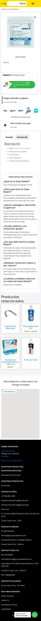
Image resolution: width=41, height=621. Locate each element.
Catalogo (5, 456)
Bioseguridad (18, 75)
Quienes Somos (8, 451)
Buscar (23, 3)
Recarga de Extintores (11, 475)
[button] (33, 3)
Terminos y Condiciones (11, 461)
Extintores (5, 486)
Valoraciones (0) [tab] (22, 137)
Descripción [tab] (9, 137)
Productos (5, 9)
